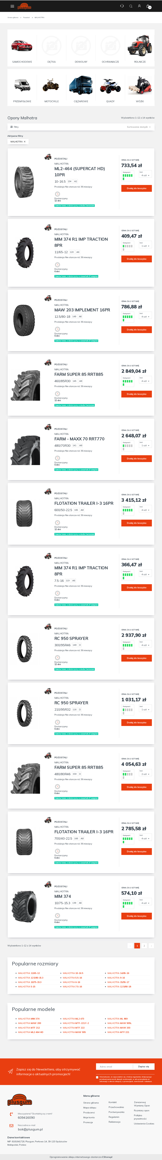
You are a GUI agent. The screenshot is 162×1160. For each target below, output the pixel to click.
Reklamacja (114, 1121)
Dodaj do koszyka (136, 188)
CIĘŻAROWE (81, 101)
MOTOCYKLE (51, 101)
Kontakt (113, 1102)
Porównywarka (116, 1112)
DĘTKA (51, 61)
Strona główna (91, 1102)
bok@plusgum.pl (30, 1129)
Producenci (89, 1112)
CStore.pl (107, 1157)
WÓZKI (140, 101)
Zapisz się (143, 1066)
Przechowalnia (116, 1107)
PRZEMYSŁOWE (22, 101)
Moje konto (89, 1117)
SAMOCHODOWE (22, 61)
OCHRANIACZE (110, 61)
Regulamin (114, 1117)
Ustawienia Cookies (144, 1123)
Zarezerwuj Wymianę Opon (142, 1104)
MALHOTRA (17, 141)
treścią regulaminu (134, 1077)
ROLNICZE (140, 61)
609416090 (26, 1117)
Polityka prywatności (140, 1117)
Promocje (88, 1122)
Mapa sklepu (89, 1107)
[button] (131, 6)
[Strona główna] (24, 6)
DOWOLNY (81, 61)
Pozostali (60, 158)
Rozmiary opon (141, 1110)
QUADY (110, 101)
